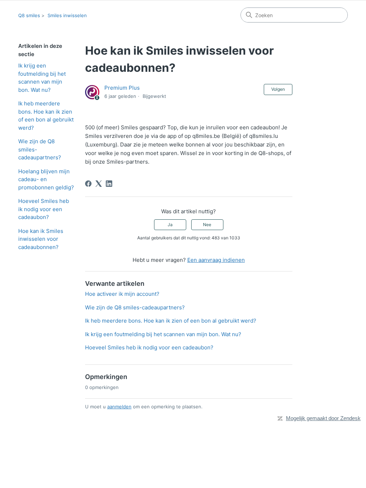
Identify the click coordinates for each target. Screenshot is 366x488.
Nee (207, 224)
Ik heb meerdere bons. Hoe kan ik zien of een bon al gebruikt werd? (46, 115)
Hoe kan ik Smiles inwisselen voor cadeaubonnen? (40, 239)
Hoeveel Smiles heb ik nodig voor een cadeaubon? (43, 209)
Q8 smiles (29, 15)
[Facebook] (88, 183)
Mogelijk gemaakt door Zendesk (323, 418)
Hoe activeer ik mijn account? (122, 293)
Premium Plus (122, 87)
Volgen (278, 89)
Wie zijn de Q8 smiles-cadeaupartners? (39, 149)
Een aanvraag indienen (216, 260)
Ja (170, 224)
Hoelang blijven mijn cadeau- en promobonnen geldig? (46, 179)
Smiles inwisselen (67, 15)
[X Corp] (98, 183)
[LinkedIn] (109, 183)
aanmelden (119, 406)
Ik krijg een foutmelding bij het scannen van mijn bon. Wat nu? (42, 77)
